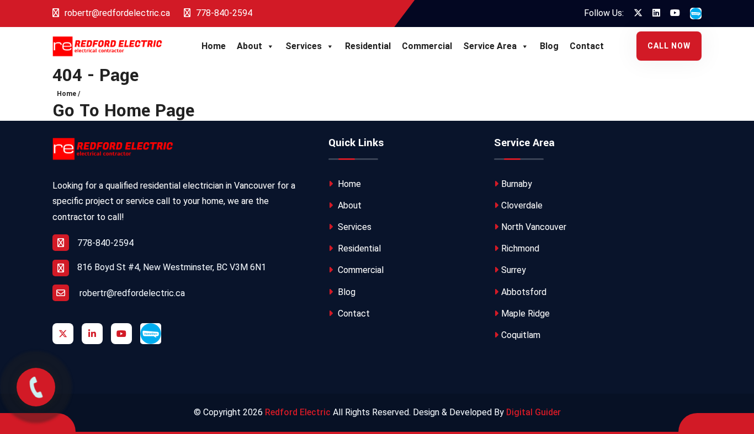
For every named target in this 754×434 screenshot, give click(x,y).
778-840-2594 (223, 13)
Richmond (520, 248)
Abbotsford (523, 292)
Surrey (513, 270)
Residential (368, 46)
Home (213, 46)
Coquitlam (520, 335)
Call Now (669, 45)
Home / (68, 93)
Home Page (149, 111)
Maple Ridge (525, 313)
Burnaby (516, 184)
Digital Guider (533, 412)
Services (303, 46)
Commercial (427, 46)
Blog (549, 46)
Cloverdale (522, 205)
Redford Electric (298, 412)
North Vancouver (533, 227)
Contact (587, 46)
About (249, 46)
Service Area (490, 46)
